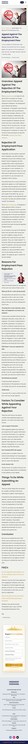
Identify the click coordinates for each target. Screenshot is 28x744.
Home (3, 28)
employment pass (9, 96)
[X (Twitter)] (17, 737)
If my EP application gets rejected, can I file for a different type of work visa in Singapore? (13, 574)
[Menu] (25, 2)
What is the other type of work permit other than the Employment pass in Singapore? (13, 598)
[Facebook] (10, 737)
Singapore (8, 28)
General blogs (6, 617)
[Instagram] (14, 737)
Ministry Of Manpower (10, 204)
